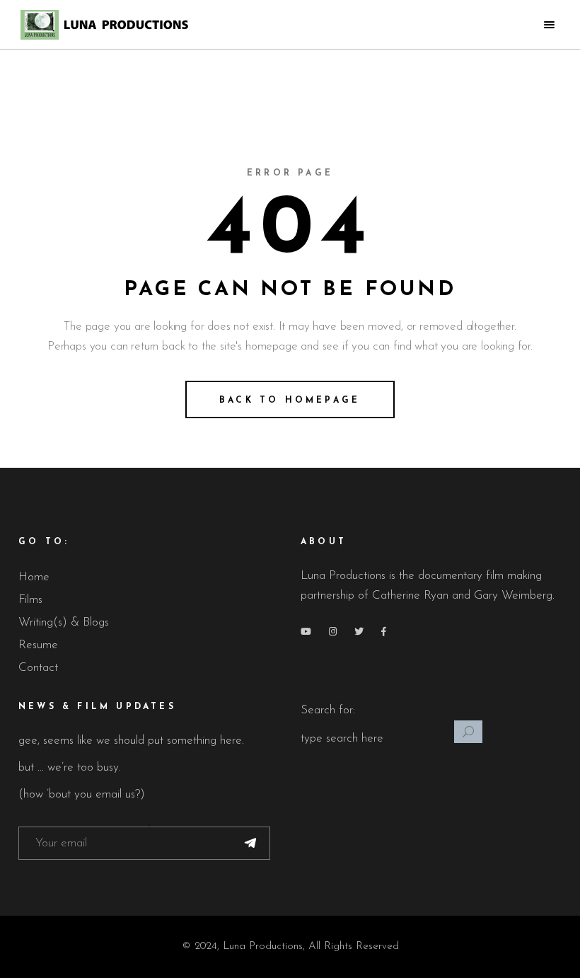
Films (30, 600)
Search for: (328, 710)
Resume (38, 645)
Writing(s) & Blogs (63, 622)
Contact (38, 668)
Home (34, 577)
